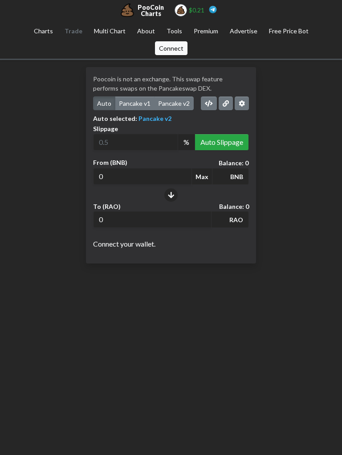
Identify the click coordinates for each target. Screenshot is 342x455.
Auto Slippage (221, 142)
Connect (171, 48)
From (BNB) (110, 162)
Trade (73, 31)
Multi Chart (110, 31)
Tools (174, 31)
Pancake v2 (174, 103)
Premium (206, 31)
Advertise (243, 31)
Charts (43, 31)
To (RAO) (107, 206)
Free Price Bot (289, 31)
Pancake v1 (135, 103)
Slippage (105, 128)
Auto (104, 103)
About (146, 31)
